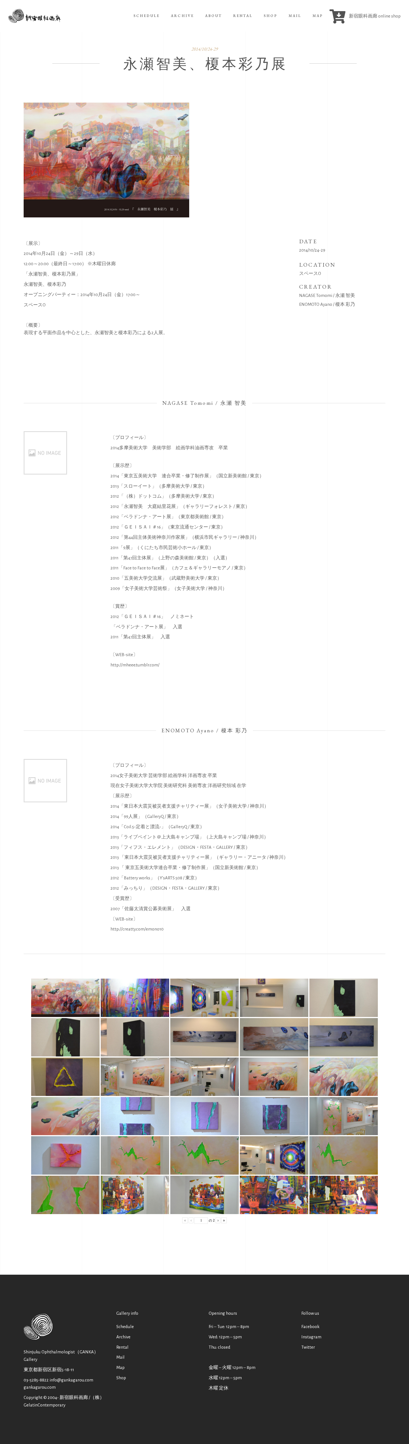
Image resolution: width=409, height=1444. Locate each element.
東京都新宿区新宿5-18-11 (49, 1369)
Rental (122, 1347)
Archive (123, 1336)
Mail (120, 1357)
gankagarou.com (40, 1387)
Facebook (310, 1326)
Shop (121, 1377)
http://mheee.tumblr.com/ (134, 665)
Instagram (311, 1336)
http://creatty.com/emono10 (137, 929)
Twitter (308, 1347)
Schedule (125, 1326)
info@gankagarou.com (71, 1380)
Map (120, 1367)
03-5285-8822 (36, 1380)
